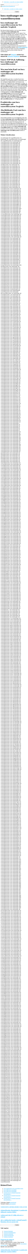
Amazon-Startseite (8, 1231)
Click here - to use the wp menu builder (13, 2)
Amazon (13, 54)
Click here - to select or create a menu (13, 9)
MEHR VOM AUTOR (21, 1207)
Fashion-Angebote (8, 1237)
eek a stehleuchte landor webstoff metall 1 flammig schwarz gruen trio (14, 1221)
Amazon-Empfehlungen (10, 1232)
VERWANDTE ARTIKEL (8, 1207)
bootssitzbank (12, 1202)
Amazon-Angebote (13, 56)
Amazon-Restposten (9, 1235)
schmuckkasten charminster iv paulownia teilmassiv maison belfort (14, 1211)
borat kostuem (12, 1204)
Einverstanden (13, 1245)
